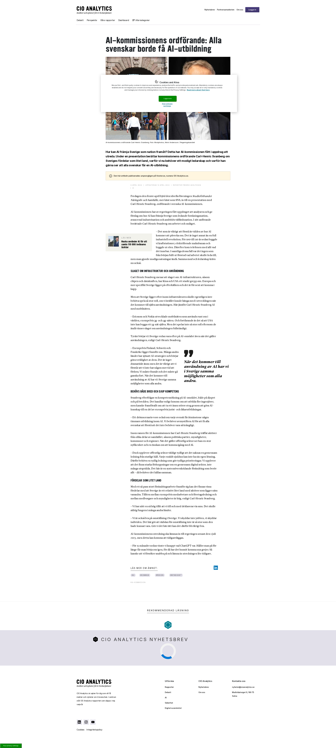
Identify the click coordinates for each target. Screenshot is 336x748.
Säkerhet (169, 703)
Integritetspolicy (94, 729)
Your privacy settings (11, 746)
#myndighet (176, 575)
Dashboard (123, 20)
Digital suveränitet (173, 708)
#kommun (144, 575)
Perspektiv (92, 20)
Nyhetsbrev (209, 10)
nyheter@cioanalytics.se (243, 687)
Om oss (240, 10)
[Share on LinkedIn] (216, 568)
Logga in (252, 10)
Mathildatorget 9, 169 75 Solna (243, 694)
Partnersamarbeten (225, 10)
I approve (167, 98)
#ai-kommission (138, 582)
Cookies (80, 729)
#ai (133, 575)
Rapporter (169, 687)
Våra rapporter (107, 20)
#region (160, 575)
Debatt (80, 20)
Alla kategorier (142, 20)
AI (166, 697)
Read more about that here (198, 90)
